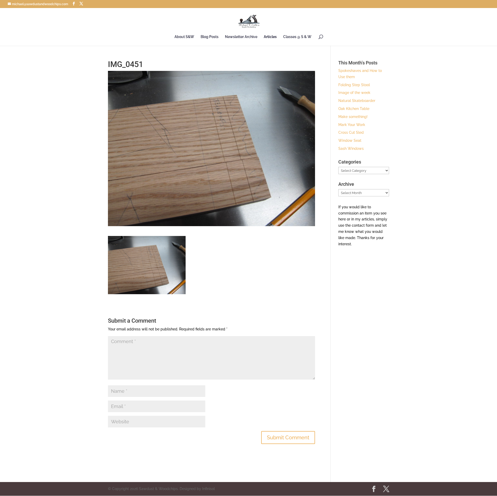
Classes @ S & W (297, 37)
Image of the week (354, 93)
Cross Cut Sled (351, 132)
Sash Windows (351, 148)
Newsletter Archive (241, 37)
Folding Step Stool (354, 85)
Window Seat (349, 140)
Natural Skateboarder (356, 101)
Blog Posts (209, 37)
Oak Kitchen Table (353, 109)
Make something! (353, 117)
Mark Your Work (351, 125)
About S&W (184, 37)
